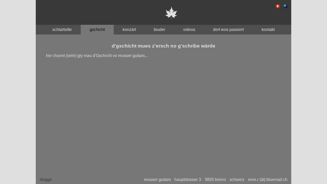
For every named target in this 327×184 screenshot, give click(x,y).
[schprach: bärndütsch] (278, 7)
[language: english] (285, 7)
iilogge (46, 179)
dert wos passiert (228, 29)
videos (189, 29)
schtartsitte (62, 29)
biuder (159, 29)
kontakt (268, 29)
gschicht (97, 29)
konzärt (129, 29)
